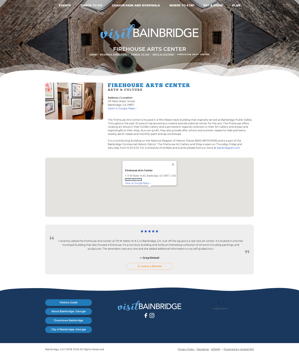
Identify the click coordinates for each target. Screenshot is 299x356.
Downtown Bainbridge (68, 320)
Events (65, 5)
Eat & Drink (213, 5)
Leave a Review (151, 266)
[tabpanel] (149, 187)
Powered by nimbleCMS (239, 349)
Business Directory (114, 54)
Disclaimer (203, 349)
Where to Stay (181, 5)
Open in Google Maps (121, 108)
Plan (236, 5)
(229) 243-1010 (133, 179)
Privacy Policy (186, 349)
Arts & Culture (163, 54)
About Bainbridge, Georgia (68, 311)
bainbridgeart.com (228, 147)
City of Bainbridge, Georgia (68, 329)
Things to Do (91, 5)
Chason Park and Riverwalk (136, 5)
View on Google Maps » (138, 183)
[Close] (173, 164)
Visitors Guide (69, 302)
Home (93, 54)
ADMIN (215, 349)
